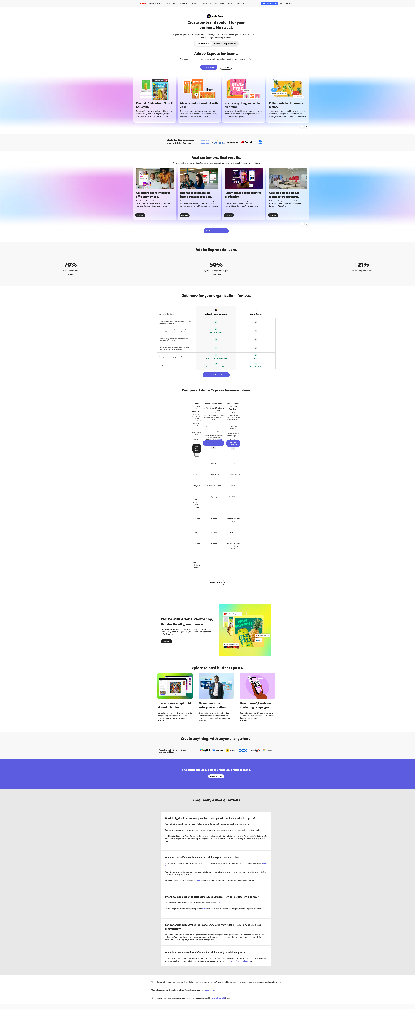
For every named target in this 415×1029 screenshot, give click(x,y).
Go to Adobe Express (270, 3)
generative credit (218, 998)
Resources (206, 3)
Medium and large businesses (225, 44)
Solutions (194, 3)
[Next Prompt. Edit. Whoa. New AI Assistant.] (306, 126)
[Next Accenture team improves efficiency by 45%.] (306, 224)
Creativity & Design (155, 3)
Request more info (216, 776)
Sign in (288, 3)
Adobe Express (171, 3)
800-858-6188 (241, 3)
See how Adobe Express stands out (216, 375)
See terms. (220, 439)
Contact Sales (219, 3)
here (218, 902)
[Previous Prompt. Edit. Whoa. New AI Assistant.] (302, 126)
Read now (140, 215)
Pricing (230, 3)
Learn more (209, 990)
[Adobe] (142, 3)
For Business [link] (184, 3)
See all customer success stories (216, 231)
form (198, 880)
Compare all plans (216, 582)
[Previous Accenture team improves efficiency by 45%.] (302, 224)
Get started (166, 641)
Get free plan (196, 448)
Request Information (233, 443)
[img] (196, 434)
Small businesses (203, 44)
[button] (281, 3)
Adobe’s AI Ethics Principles (241, 961)
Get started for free (209, 67)
